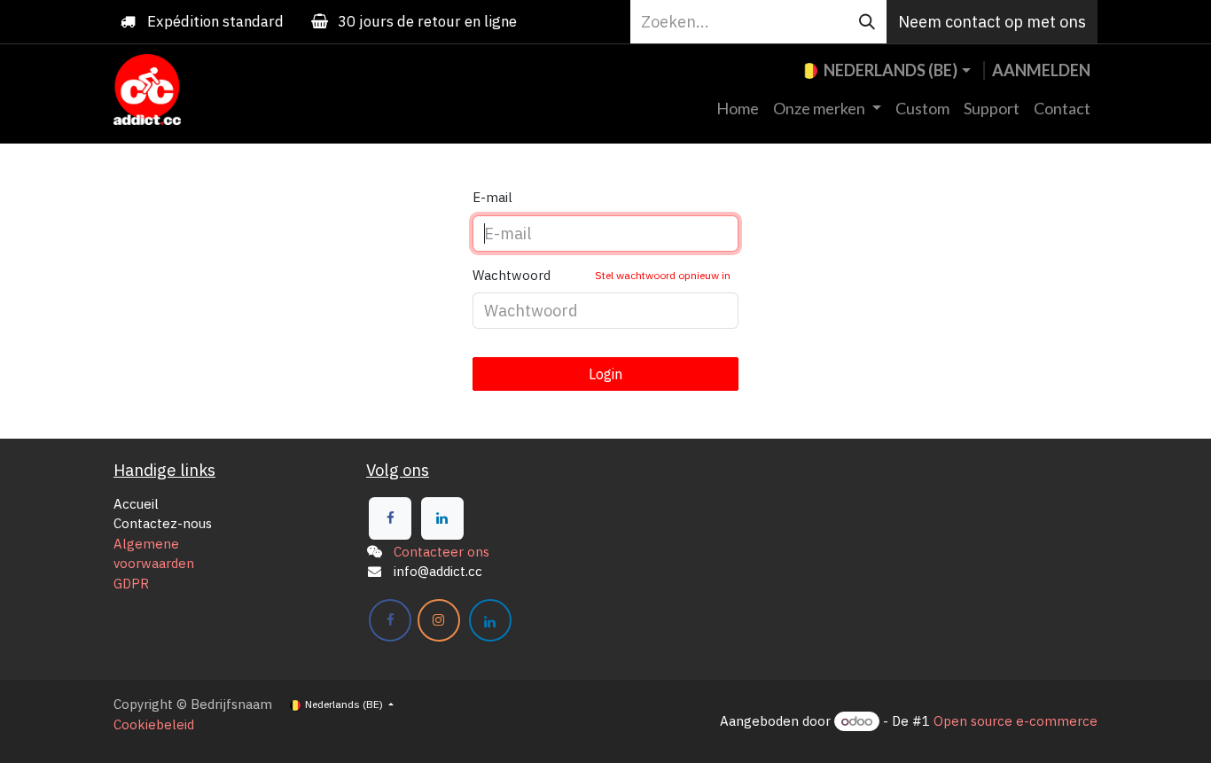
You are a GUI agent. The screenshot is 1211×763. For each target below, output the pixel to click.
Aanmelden (1041, 70)
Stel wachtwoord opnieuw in (663, 275)
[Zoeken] (867, 21)
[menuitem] (737, 109)
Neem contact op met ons (992, 22)
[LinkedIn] (442, 518)
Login (605, 374)
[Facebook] (390, 518)
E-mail (492, 197)
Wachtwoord (602, 275)
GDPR (131, 583)
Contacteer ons (441, 551)
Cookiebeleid (153, 724)
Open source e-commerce (1016, 720)
